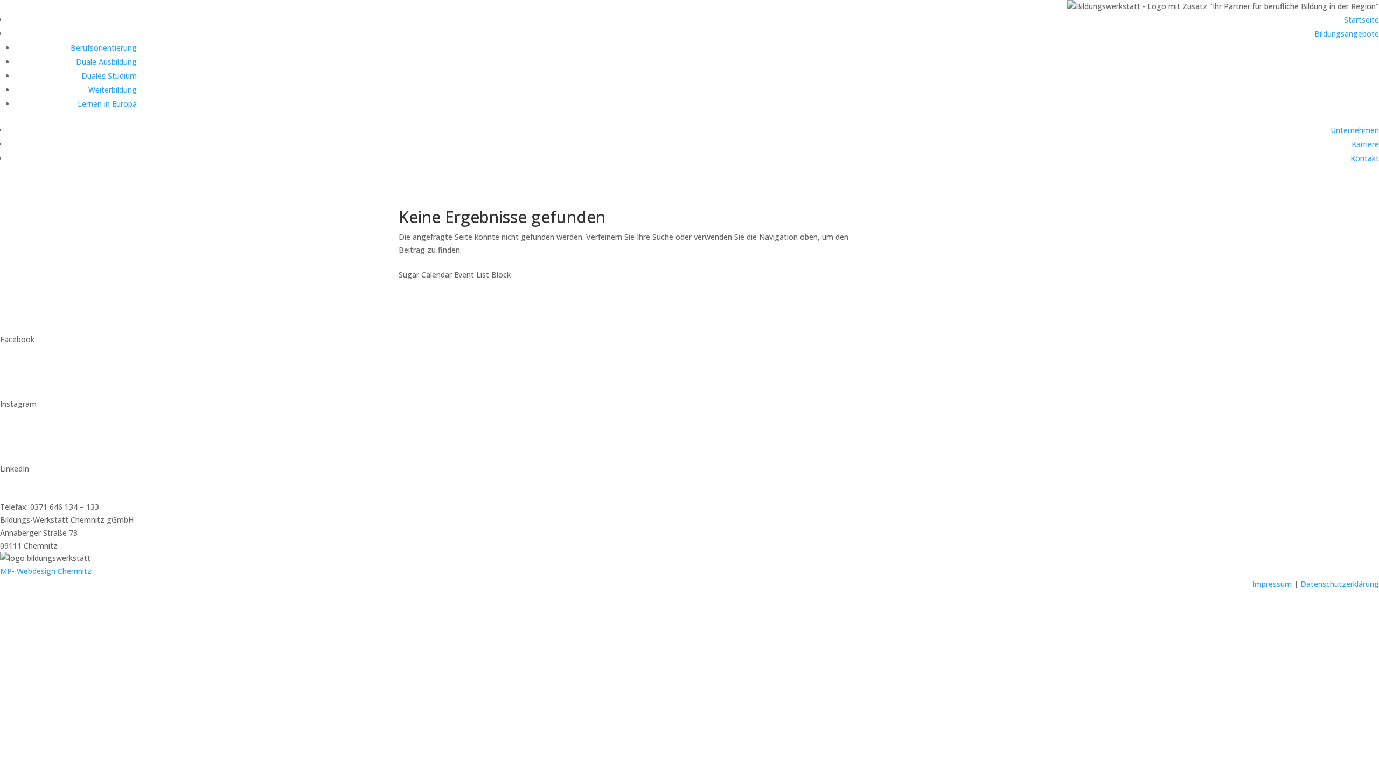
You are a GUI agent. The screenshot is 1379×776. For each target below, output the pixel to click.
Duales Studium (109, 76)
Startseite (1361, 20)
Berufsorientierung (104, 48)
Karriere (1365, 144)
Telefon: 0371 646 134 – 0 (45, 494)
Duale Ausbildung (106, 62)
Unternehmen (1355, 130)
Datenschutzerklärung (1339, 584)
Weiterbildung (112, 90)
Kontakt (1364, 158)
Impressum (1272, 584)
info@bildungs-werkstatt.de (48, 481)
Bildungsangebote (1346, 34)
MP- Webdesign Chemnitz (46, 571)
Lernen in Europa (107, 104)
